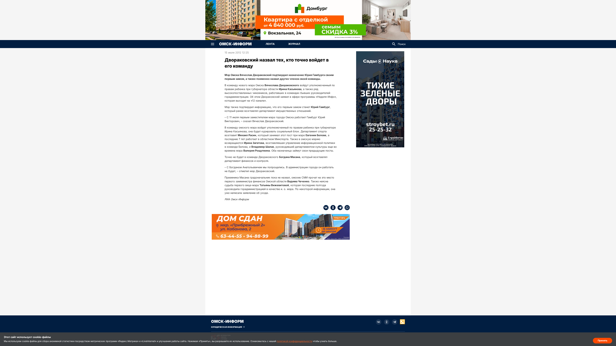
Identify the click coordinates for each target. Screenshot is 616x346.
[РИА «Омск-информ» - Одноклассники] (386, 322)
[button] (213, 44)
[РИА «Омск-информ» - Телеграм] (394, 322)
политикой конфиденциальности (294, 341)
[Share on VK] (326, 207)
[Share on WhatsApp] (346, 207)
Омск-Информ (235, 44)
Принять (602, 340)
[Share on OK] (332, 207)
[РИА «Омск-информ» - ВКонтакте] (378, 322)
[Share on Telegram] (339, 207)
